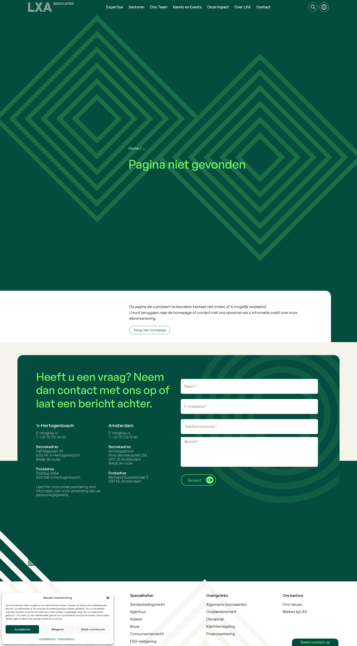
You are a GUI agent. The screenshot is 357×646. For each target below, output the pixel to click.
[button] (108, 598)
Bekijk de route (48, 459)
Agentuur (138, 611)
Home (133, 148)
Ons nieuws (292, 604)
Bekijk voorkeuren (93, 629)
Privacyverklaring (66, 638)
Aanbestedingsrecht (147, 604)
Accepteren (22, 629)
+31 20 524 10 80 (125, 437)
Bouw (134, 626)
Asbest (136, 619)
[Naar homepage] (65, 7)
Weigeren (57, 629)
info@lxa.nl (49, 433)
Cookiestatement (47, 638)
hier (48, 486)
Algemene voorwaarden (226, 604)
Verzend (194, 480)
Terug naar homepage (149, 330)
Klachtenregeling (220, 626)
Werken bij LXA (294, 611)
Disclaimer (215, 619)
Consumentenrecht (147, 633)
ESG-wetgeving (143, 641)
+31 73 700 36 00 (53, 437)
